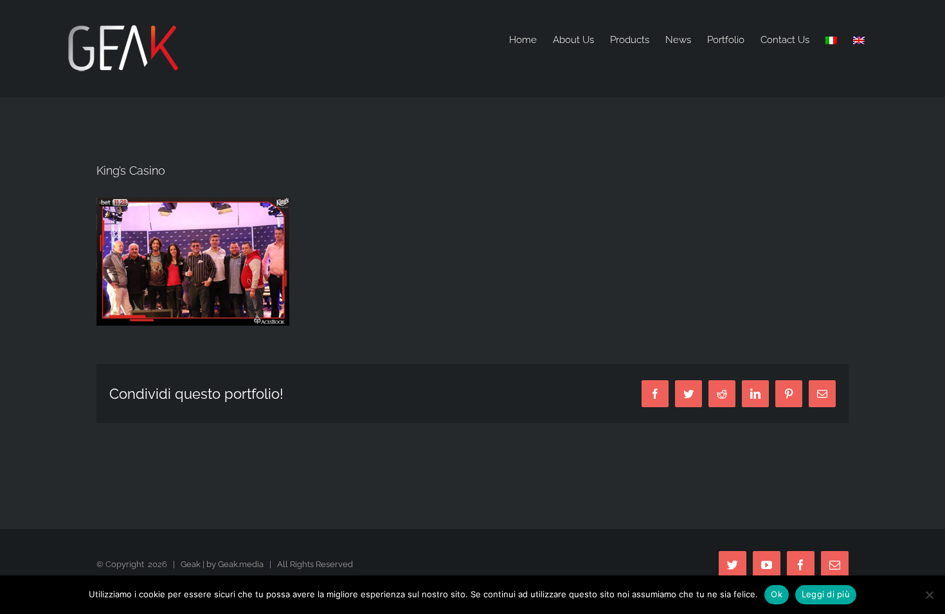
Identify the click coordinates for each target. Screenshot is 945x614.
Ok (776, 594)
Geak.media (241, 564)
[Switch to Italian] (831, 40)
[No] (929, 594)
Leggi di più (826, 594)
